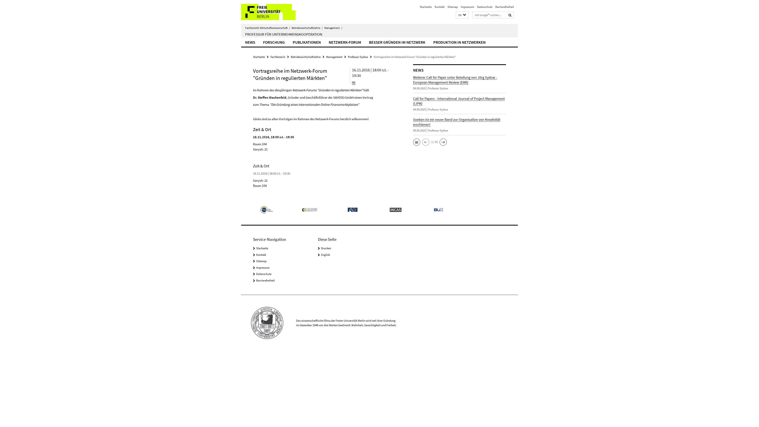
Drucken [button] (326, 248)
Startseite (426, 7)
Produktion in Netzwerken (459, 42)
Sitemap (452, 7)
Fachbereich (277, 57)
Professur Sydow (358, 57)
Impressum (467, 7)
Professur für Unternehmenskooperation (283, 34)
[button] (462, 15)
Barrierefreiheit (504, 7)
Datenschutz (484, 7)
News (250, 42)
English (325, 255)
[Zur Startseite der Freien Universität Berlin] (274, 12)
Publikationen (307, 42)
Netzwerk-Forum (345, 42)
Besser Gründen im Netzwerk (397, 42)
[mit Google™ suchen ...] (510, 15)
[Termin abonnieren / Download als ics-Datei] (375, 83)
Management (333, 27)
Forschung (274, 42)
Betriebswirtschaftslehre (307, 27)
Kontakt (440, 7)
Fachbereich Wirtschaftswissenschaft (267, 27)
